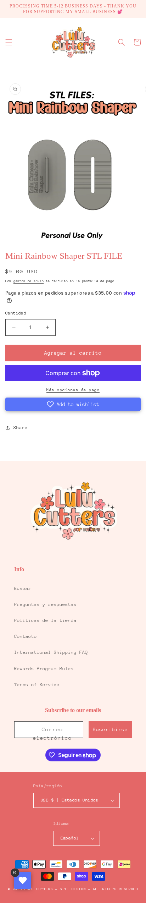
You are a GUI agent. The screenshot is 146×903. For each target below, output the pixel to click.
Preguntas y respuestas (45, 604)
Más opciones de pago (73, 390)
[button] (9, 42)
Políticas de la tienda (45, 620)
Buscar (22, 588)
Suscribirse (110, 729)
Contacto (25, 636)
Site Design (73, 889)
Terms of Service (37, 684)
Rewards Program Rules (44, 668)
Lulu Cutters (38, 889)
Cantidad (15, 313)
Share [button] (20, 427)
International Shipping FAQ (51, 652)
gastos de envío (28, 281)
